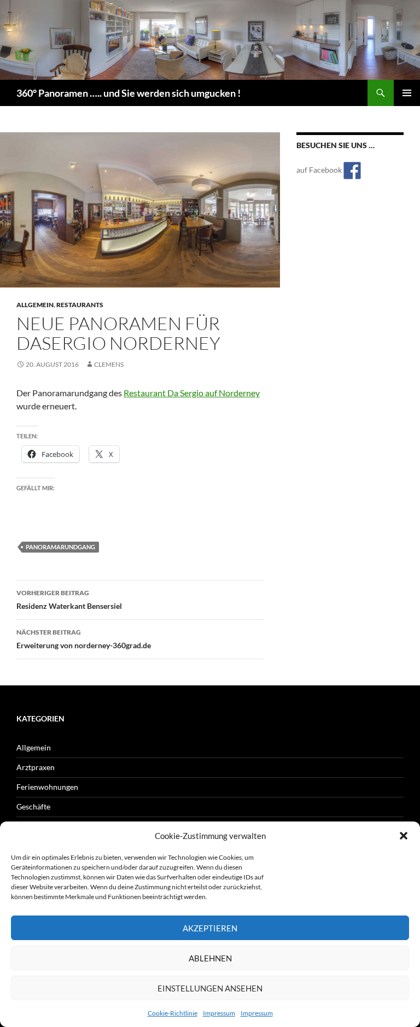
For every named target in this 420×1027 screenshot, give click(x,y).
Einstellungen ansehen (210, 988)
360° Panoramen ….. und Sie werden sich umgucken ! (128, 93)
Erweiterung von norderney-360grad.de (83, 639)
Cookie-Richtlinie (172, 1013)
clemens (109, 364)
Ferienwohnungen (47, 786)
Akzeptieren (210, 928)
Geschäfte (33, 806)
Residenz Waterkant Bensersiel (69, 600)
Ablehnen (210, 958)
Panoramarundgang (60, 546)
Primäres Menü (407, 93)
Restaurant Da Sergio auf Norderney (192, 393)
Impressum (219, 1013)
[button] (403, 835)
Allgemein (35, 305)
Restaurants (79, 305)
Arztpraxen (35, 767)
